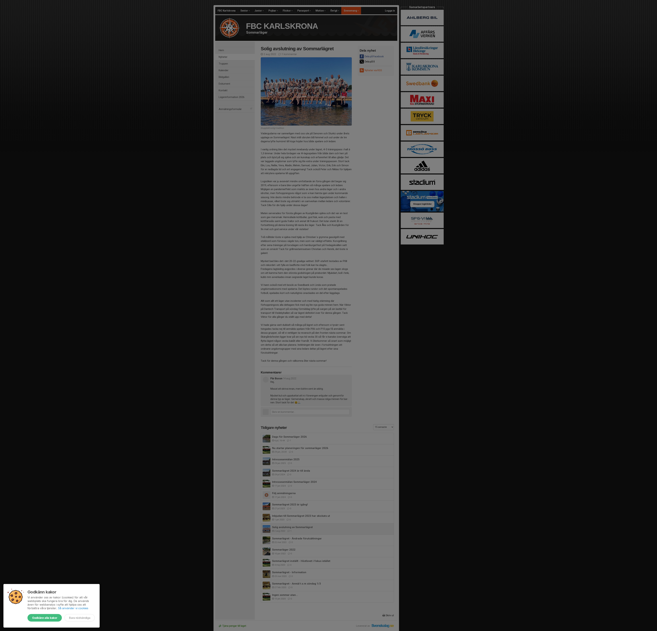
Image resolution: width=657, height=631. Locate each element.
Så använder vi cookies (73, 608)
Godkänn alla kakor (44, 618)
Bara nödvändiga (79, 618)
